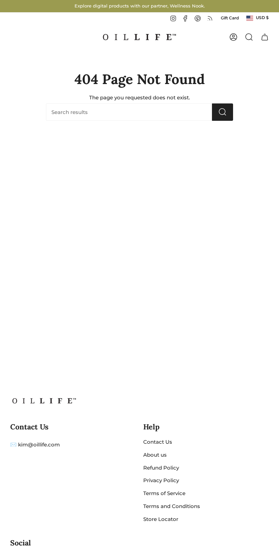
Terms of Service (164, 493)
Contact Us (157, 442)
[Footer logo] (44, 400)
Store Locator (160, 519)
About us (155, 455)
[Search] (222, 112)
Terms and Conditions (171, 506)
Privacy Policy (161, 480)
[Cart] (265, 37)
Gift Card (230, 18)
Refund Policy (161, 467)
